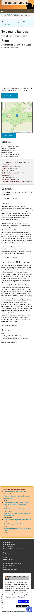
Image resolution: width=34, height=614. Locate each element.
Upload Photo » (9, 96)
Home (3, 14)
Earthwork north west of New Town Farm (17, 509)
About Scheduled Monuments (12, 563)
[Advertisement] (17, 68)
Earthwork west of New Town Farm (15, 492)
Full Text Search (8, 547)
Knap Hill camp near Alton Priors (14, 524)
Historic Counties (8, 559)
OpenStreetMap (22, 132)
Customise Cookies (22, 606)
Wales (5, 557)
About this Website (9, 565)
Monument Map (8, 542)
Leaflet (15, 132)
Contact (5, 567)
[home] (13, 11)
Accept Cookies (24, 601)
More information (19, 597)
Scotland (6, 555)
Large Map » (8, 135)
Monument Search (9, 544)
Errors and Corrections (10, 570)
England (9, 14)
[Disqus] (17, 408)
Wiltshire (17, 14)
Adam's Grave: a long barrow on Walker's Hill (17, 519)
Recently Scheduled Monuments (13, 549)
